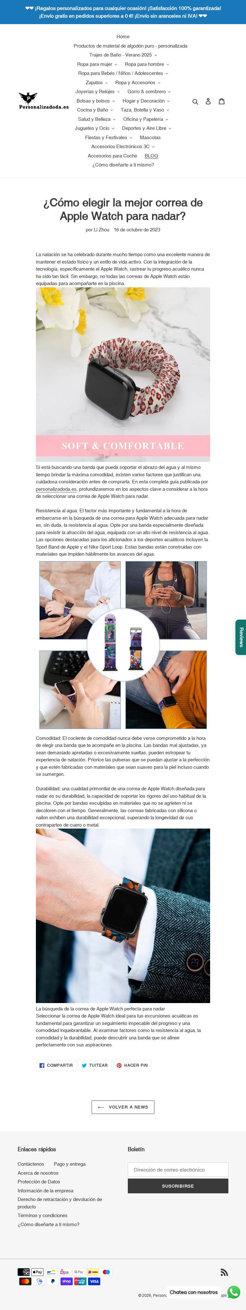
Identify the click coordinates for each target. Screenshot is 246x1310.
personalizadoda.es (56, 489)
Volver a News (127, 1107)
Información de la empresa (45, 1190)
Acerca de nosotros (38, 1173)
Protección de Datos (39, 1181)
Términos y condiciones (43, 1215)
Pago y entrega (70, 1164)
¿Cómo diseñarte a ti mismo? (48, 1224)
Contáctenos (31, 1164)
